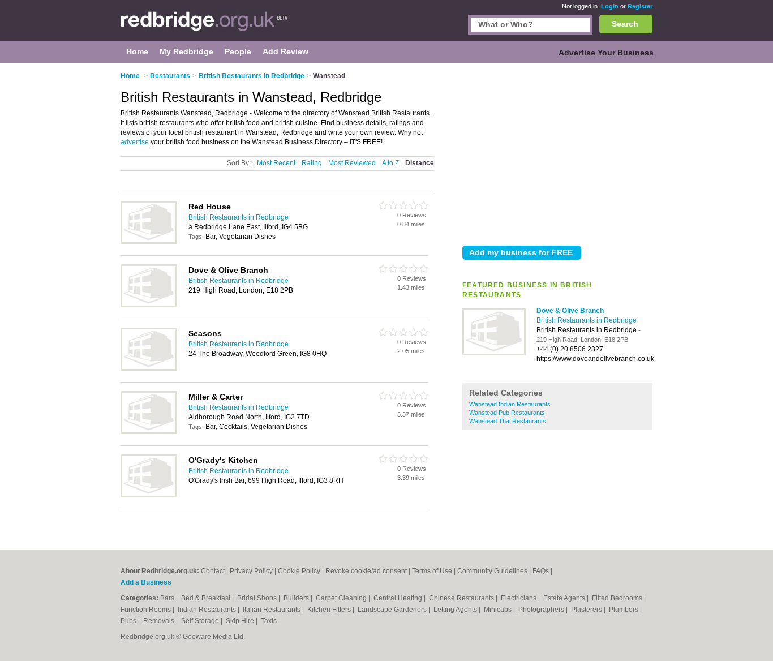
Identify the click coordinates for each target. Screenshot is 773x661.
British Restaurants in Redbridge (586, 320)
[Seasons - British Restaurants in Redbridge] (149, 368)
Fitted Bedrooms (618, 598)
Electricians (519, 598)
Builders (297, 598)
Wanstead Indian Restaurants (510, 404)
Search (625, 23)
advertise (135, 142)
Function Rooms (147, 609)
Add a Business (146, 582)
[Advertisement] (557, 152)
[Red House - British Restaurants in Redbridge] (149, 242)
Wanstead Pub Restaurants (507, 412)
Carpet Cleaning (342, 598)
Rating (312, 163)
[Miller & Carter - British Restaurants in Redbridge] (149, 432)
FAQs (540, 571)
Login (610, 6)
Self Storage (201, 621)
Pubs (129, 621)
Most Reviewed (352, 163)
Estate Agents (565, 598)
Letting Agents (456, 609)
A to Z (390, 163)
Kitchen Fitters (330, 609)
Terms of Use (432, 571)
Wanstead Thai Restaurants (507, 421)
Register (640, 6)
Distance (419, 163)
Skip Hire (241, 621)
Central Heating (398, 598)
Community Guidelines (492, 571)
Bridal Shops (257, 598)
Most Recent (276, 163)
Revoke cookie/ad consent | (368, 571)
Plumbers (624, 609)
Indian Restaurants (208, 609)
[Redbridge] (205, 26)
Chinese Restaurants (462, 598)
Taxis (269, 621)
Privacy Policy (251, 571)
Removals (159, 621)
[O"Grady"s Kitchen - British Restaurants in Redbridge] (149, 495)
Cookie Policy (299, 571)
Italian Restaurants (272, 609)
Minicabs (498, 609)
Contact (213, 571)
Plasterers (587, 609)
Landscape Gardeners (393, 609)
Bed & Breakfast (206, 598)
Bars (168, 598)
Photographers (542, 609)
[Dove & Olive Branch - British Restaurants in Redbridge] (494, 353)
